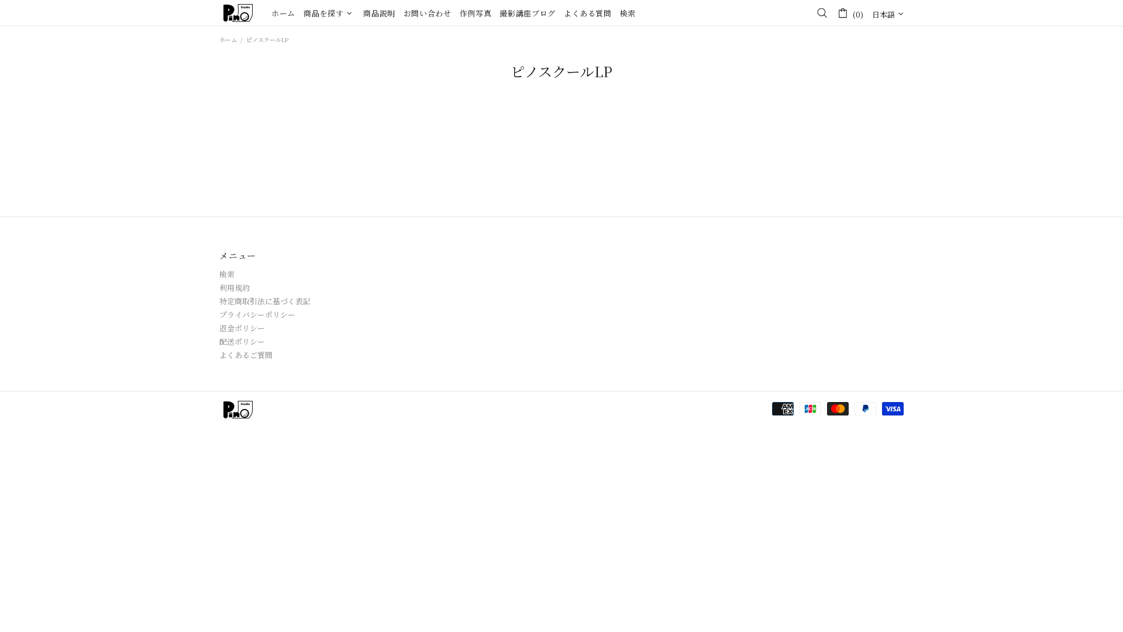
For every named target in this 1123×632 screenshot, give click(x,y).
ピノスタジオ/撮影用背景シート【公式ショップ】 (238, 13)
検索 (227, 274)
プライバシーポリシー (257, 315)
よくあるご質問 (246, 355)
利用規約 (234, 288)
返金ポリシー (242, 328)
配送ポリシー (242, 341)
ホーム (228, 39)
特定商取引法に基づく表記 (265, 301)
